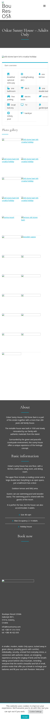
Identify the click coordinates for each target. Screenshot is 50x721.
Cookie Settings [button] (35, 711)
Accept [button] (25, 717)
